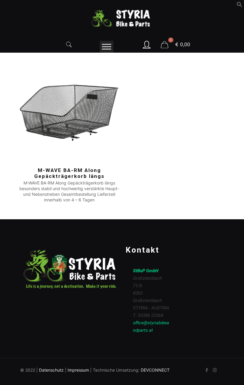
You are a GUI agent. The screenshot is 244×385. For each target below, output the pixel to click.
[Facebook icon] (207, 370)
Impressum (78, 370)
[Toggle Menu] (106, 46)
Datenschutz (51, 370)
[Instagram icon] (215, 370)
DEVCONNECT (155, 370)
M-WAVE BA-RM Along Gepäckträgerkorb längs (69, 173)
